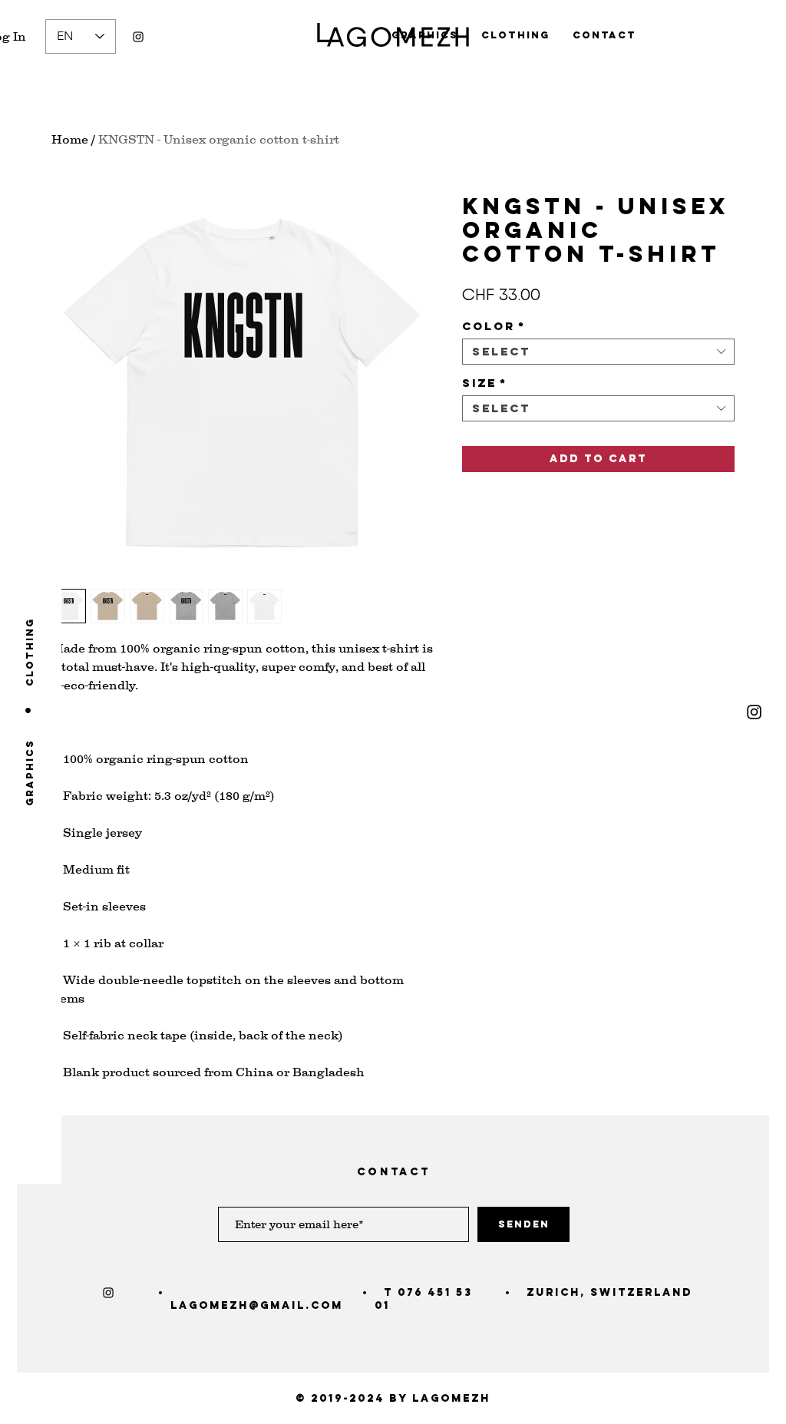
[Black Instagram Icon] (138, 37)
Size (484, 383)
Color (494, 326)
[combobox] (598, 352)
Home (69, 139)
